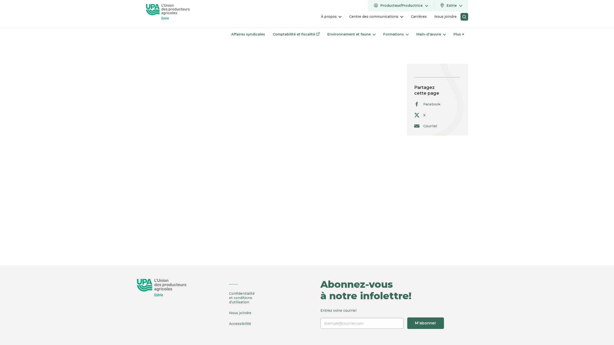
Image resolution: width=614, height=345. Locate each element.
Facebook (431, 104)
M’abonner (425, 323)
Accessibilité (240, 324)
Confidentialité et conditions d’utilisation (242, 297)
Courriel (430, 126)
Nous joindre (240, 313)
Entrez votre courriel (378, 316)
